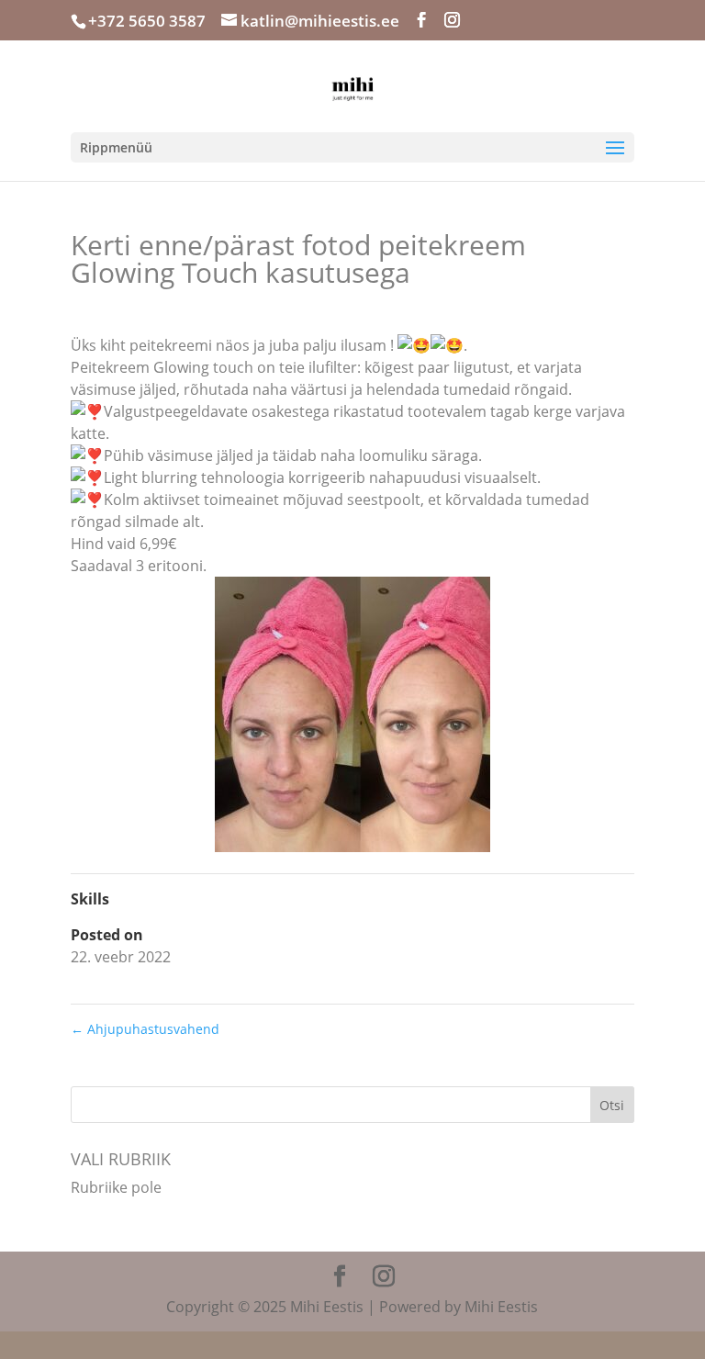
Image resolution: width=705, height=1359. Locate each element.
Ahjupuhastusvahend (145, 1029)
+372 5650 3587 (147, 20)
